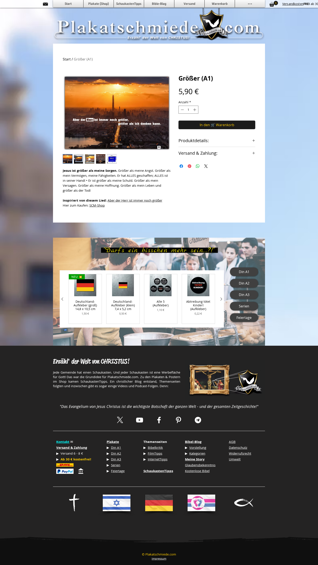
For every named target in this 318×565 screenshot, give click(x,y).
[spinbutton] (188, 109)
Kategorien (197, 453)
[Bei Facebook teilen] (181, 166)
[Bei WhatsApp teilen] (197, 166)
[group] (142, 299)
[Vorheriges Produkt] (62, 299)
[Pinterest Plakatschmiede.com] (178, 420)
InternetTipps (157, 459)
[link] (273, 4)
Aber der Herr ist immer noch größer (135, 200)
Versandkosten (293, 4)
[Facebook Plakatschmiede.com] (159, 420)
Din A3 (116, 459)
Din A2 (116, 453)
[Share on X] (206, 166)
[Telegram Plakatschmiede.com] (198, 420)
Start (67, 59)
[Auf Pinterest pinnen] (189, 166)
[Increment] (195, 109)
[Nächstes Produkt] (221, 299)
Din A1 (116, 447)
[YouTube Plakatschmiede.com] (139, 420)
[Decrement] (182, 109)
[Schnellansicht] (122, 285)
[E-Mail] (45, 4)
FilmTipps (155, 453)
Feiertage (118, 471)
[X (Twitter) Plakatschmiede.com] (120, 420)
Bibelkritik (155, 447)
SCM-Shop (97, 205)
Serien (115, 465)
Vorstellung (197, 447)
